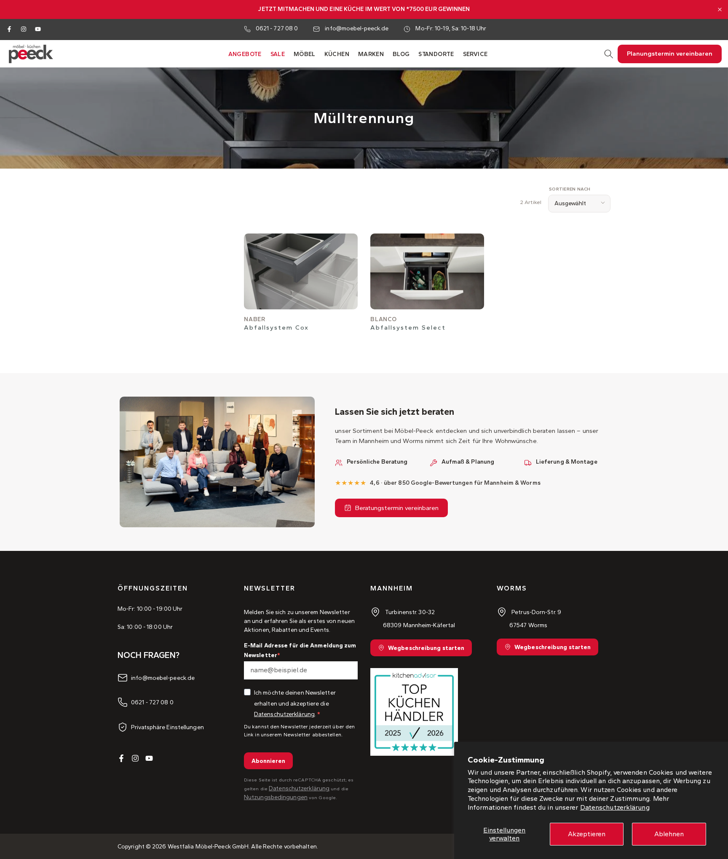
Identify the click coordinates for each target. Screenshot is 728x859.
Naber (254, 319)
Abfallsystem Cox (276, 327)
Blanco (383, 319)
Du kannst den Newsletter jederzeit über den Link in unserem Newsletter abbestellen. (299, 731)
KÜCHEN (336, 54)
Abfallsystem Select (408, 327)
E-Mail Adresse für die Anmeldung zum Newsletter (300, 650)
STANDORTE (436, 54)
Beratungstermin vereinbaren (397, 508)
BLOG (401, 54)
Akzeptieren (586, 834)
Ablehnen (669, 834)
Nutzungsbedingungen (276, 797)
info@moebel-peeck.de (356, 28)
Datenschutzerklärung (615, 807)
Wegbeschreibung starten (426, 648)
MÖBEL (305, 54)
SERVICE (475, 54)
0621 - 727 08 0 (277, 28)
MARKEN (371, 54)
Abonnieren (268, 761)
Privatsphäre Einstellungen (167, 726)
